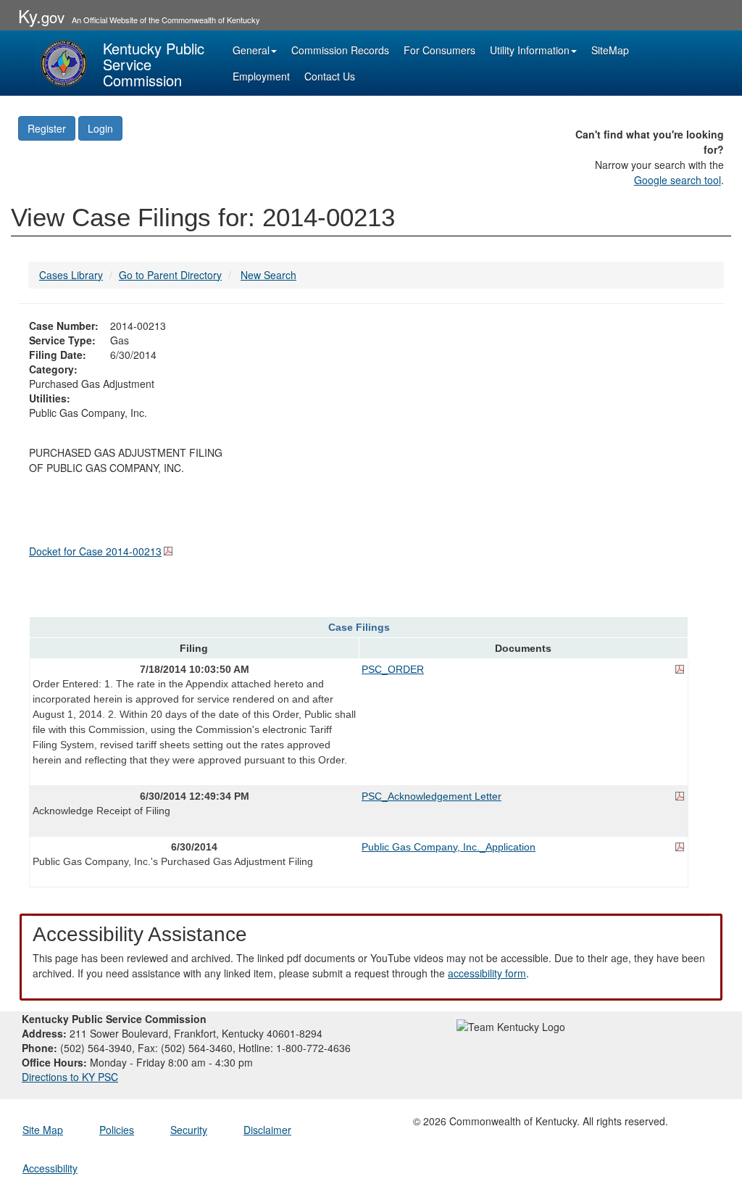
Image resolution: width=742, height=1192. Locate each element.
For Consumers (439, 50)
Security (188, 1129)
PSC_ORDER (393, 669)
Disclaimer (267, 1129)
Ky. (41, 15)
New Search (268, 275)
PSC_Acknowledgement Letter (431, 796)
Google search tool (677, 180)
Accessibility (50, 1168)
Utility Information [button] (530, 50)
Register (47, 128)
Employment (261, 76)
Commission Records (340, 50)
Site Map (42, 1129)
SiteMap (610, 50)
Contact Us (329, 76)
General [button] (251, 50)
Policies (116, 1129)
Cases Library (71, 275)
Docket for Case (95, 551)
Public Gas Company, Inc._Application (448, 847)
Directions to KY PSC (70, 1076)
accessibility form (487, 973)
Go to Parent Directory (170, 275)
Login (100, 128)
